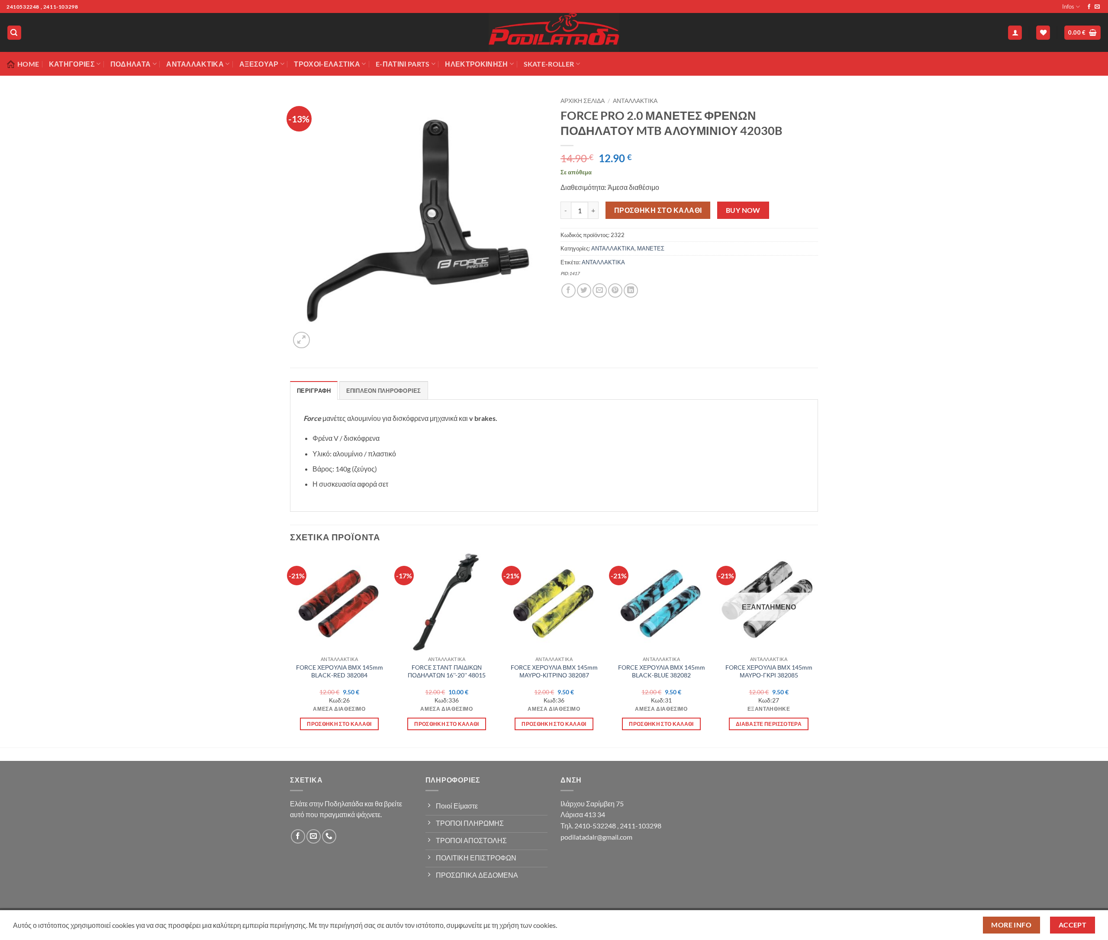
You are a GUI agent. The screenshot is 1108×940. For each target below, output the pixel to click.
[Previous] (290, 649)
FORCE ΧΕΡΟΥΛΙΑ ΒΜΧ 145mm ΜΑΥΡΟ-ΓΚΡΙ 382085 (768, 671)
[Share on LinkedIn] (631, 290)
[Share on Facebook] (568, 290)
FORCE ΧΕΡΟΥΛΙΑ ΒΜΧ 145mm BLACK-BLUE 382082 (661, 671)
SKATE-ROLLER (549, 64)
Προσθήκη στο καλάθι (658, 210)
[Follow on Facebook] (1089, 7)
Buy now (743, 210)
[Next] (817, 649)
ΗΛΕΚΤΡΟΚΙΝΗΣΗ (476, 64)
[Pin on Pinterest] (615, 290)
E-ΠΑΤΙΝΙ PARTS (402, 64)
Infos (1068, 6)
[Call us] (329, 836)
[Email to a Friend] (600, 290)
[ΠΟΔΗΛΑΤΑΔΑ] (554, 32)
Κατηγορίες (72, 64)
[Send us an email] (1097, 7)
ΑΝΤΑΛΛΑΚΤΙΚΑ (635, 100)
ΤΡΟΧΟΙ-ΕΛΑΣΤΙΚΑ (327, 64)
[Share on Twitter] (584, 290)
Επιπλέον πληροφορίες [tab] (383, 390)
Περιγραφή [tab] (314, 390)
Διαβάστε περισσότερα (769, 724)
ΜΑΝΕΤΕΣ (650, 248)
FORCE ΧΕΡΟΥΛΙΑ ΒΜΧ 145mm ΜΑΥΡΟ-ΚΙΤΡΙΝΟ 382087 (554, 671)
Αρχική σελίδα (582, 100)
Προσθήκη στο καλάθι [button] (339, 724)
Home (28, 64)
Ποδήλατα (130, 64)
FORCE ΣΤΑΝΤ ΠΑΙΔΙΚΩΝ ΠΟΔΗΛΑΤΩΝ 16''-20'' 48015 (447, 671)
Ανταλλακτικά (195, 64)
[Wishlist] (1043, 33)
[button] (14, 33)
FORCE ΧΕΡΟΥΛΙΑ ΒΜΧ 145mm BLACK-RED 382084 (339, 671)
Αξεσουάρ (259, 64)
